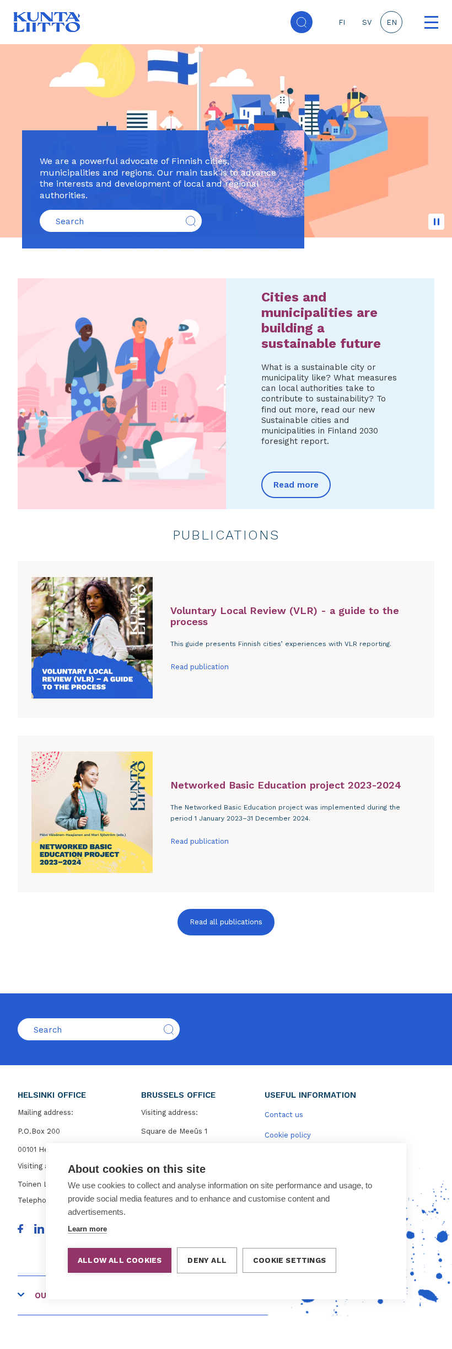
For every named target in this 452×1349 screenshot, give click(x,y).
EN (391, 22)
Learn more (87, 1229)
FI (341, 22)
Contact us (284, 1114)
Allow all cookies (120, 1260)
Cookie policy (288, 1135)
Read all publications (226, 922)
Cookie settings (289, 1260)
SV (367, 22)
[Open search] (301, 22)
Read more (296, 485)
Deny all (207, 1260)
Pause (436, 222)
